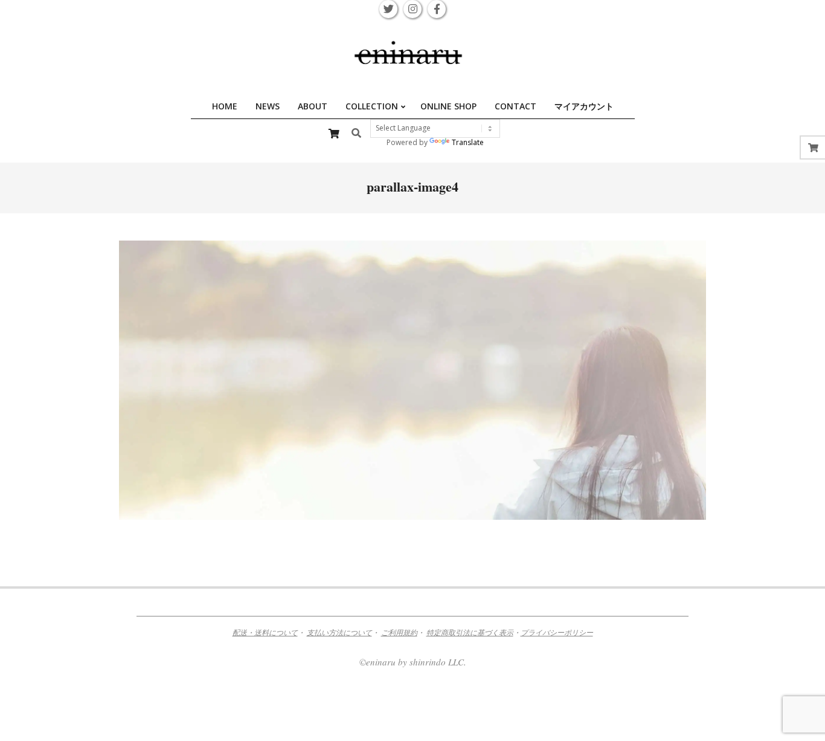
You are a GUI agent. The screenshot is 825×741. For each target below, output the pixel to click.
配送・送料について (265, 632)
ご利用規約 (399, 632)
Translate (468, 142)
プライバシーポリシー (557, 632)
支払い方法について (339, 632)
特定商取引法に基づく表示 (469, 632)
